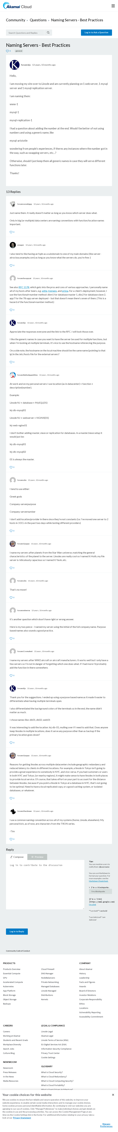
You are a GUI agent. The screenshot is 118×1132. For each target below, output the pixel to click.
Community (15, 20)
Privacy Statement (22, 1118)
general (19, 51)
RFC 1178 (24, 287)
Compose (18, 856)
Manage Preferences (106, 1125)
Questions (38, 20)
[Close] (113, 1094)
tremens (52, 290)
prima (65, 290)
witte (44, 290)
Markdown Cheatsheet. (98, 881)
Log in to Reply (17, 931)
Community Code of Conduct (18, 951)
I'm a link (92, 904)
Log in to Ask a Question (96, 32)
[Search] (48, 32)
